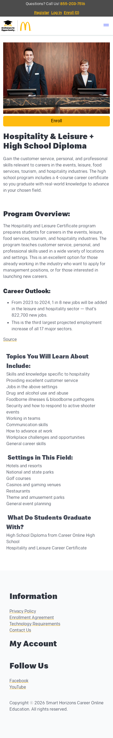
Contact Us (20, 630)
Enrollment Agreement (31, 617)
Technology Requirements (34, 624)
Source (10, 339)
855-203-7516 (72, 4)
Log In (56, 13)
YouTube (17, 687)
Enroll (56, 121)
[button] (106, 26)
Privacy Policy (22, 611)
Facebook (18, 680)
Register (41, 13)
